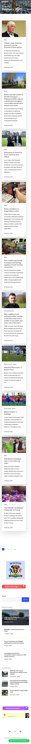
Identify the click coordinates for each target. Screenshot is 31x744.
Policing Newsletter (9, 311)
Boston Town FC (8, 364)
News (5, 39)
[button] (29, 2)
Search (4, 596)
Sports (14, 364)
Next (15, 549)
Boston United (7, 408)
